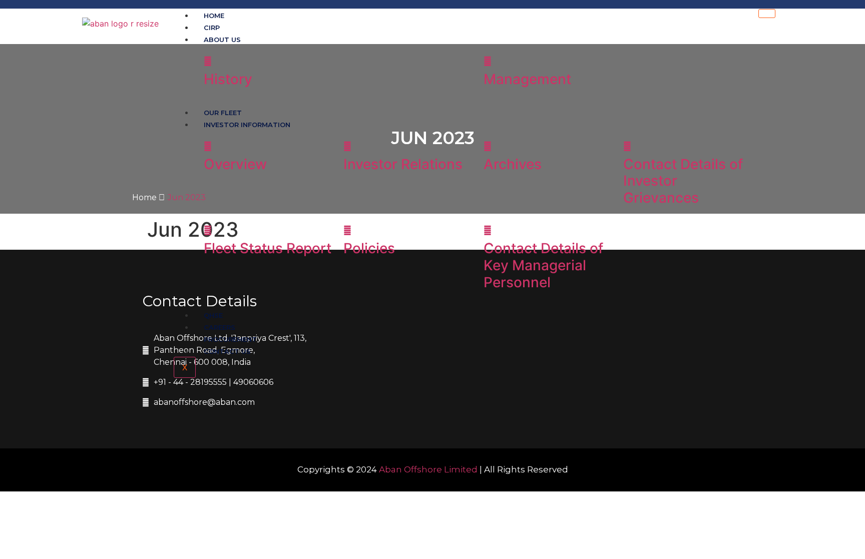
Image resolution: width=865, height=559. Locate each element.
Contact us (227, 351)
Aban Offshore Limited (428, 469)
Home (145, 197)
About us (222, 40)
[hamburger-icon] (766, 13)
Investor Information (247, 125)
